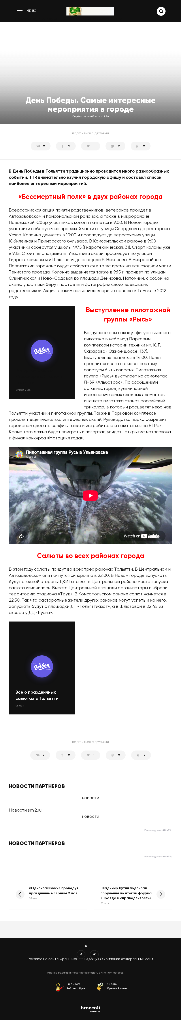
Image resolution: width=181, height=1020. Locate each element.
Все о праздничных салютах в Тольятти (36, 695)
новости (90, 816)
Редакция (92, 959)
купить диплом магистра (70, 19)
